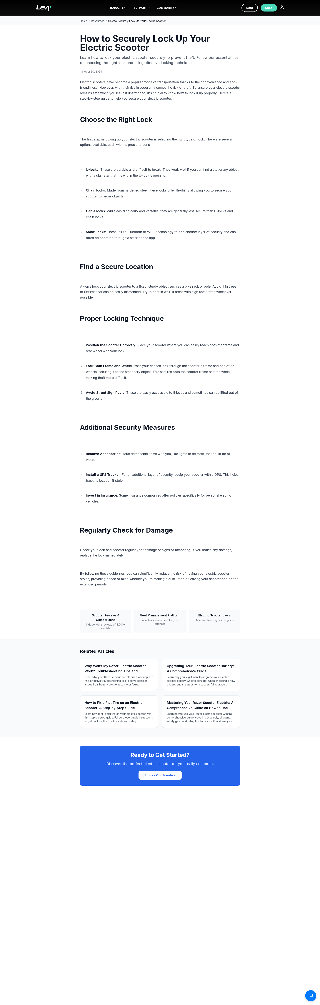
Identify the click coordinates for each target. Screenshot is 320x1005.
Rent (249, 8)
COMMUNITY (166, 7)
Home (83, 20)
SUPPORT (140, 7)
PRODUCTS (116, 7)
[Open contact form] (310, 995)
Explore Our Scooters (160, 775)
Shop (269, 8)
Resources (97, 20)
